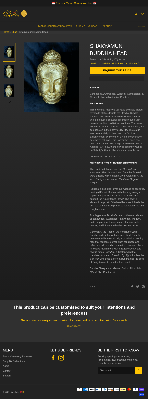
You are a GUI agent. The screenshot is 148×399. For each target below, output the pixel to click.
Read (94, 26)
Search (7, 375)
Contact (75, 326)
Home (81, 26)
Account (141, 26)
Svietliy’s (14, 392)
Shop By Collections (14, 361)
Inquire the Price (117, 70)
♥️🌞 (22, 392)
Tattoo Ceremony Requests (55, 26)
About (6, 366)
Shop (109, 26)
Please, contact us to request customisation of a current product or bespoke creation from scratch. (74, 320)
